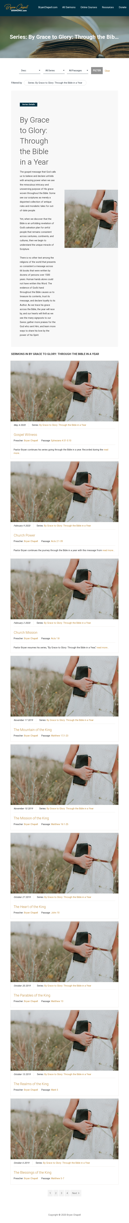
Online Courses (89, 7)
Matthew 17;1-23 (59, 735)
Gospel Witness (25, 435)
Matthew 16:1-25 (59, 824)
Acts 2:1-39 (57, 541)
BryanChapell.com (47, 7)
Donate (122, 7)
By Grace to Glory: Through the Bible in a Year (62, 425)
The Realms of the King (31, 1084)
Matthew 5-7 (57, 1178)
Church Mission (25, 633)
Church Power (24, 535)
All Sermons (68, 7)
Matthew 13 (57, 1001)
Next (74, 1193)
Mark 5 (54, 1090)
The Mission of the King (31, 818)
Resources (108, 7)
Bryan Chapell (31, 440)
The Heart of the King (30, 907)
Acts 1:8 (55, 638)
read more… (108, 550)
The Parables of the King (32, 995)
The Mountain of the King (33, 730)
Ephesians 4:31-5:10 (61, 440)
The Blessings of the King (32, 1172)
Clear (107, 71)
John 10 (55, 912)
